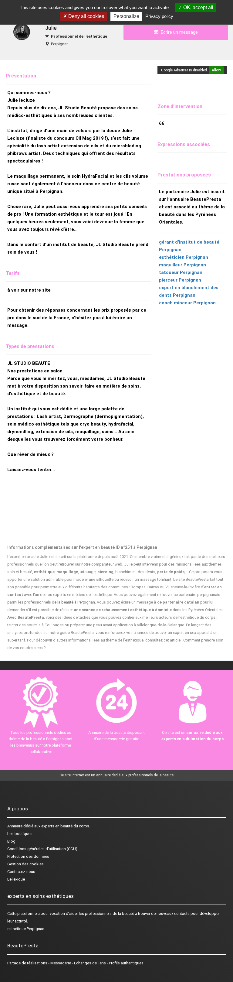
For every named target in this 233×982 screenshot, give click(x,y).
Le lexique (16, 879)
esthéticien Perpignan (183, 257)
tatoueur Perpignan (180, 272)
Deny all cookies (85, 16)
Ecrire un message (178, 32)
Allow (216, 70)
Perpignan (60, 44)
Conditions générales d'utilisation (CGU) (42, 849)
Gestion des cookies (25, 864)
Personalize (126, 16)
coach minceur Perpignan (187, 303)
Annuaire (14, 826)
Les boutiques (19, 833)
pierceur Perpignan (180, 280)
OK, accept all (197, 7)
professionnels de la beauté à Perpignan (59, 602)
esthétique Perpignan (25, 928)
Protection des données (28, 856)
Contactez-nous (21, 871)
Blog (11, 841)
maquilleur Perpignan (182, 265)
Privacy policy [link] (159, 16)
